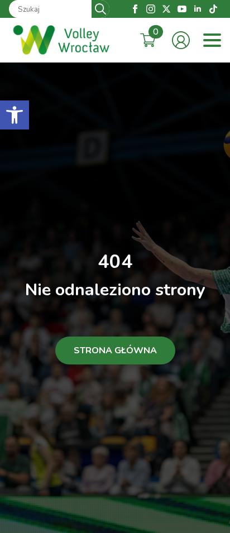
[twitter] (166, 9)
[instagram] (151, 9)
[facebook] (135, 9)
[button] (14, 114)
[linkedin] (197, 9)
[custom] (213, 9)
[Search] (100, 9)
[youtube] (182, 9)
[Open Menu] (212, 40)
